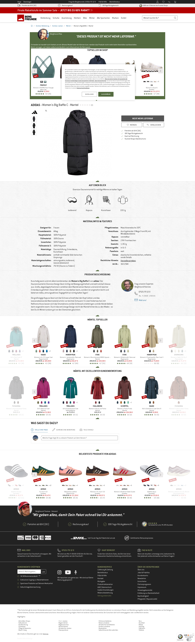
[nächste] (160, 70)
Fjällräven (142, 628)
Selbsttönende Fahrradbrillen (108, 630)
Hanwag (141, 626)
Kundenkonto (143, 575)
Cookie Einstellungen (106, 590)
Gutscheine (142, 581)
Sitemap (45, 634)
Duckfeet (142, 623)
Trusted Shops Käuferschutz (135, 139)
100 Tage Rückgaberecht (110, 5)
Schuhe (56, 18)
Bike (85, 18)
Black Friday (23, 630)
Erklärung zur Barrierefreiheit (148, 593)
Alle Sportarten (103, 18)
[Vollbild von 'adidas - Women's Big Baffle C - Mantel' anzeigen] (46, 111)
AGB (99, 587)
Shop (19, 2)
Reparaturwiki (152, 599)
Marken (115, 18)
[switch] (189, 639)
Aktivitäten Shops (24, 621)
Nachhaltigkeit (143, 596)
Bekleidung (45, 18)
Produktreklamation (105, 584)
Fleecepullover (63, 630)
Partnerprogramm (144, 584)
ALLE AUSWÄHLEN (105, 94)
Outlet (123, 18)
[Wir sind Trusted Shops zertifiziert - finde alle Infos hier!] (144, 524)
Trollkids (141, 630)
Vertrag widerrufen (104, 596)
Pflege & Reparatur (25, 628)
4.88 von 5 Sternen (155, 5)
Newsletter (142, 578)
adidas (35, 105)
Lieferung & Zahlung (105, 570)
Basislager (27, 2)
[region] (98, 82)
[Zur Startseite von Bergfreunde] (27, 18)
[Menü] (193, 634)
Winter (92, 18)
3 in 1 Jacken (63, 621)
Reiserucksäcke (104, 623)
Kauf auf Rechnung (132, 136)
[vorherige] (34, 70)
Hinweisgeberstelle (145, 590)
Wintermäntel (63, 626)
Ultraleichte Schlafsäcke (107, 625)
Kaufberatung (23, 625)
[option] (78, 143)
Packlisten (22, 626)
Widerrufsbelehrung (105, 593)
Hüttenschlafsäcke (105, 621)
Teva (140, 621)
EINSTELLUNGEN (89, 94)
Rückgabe (101, 581)
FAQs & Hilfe (102, 575)
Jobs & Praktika (144, 572)
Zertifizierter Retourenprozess (141, 538)
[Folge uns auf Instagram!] (61, 573)
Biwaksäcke (103, 628)
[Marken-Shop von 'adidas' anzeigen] (34, 112)
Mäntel (68, 26)
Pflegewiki (142, 599)
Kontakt (100, 578)
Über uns (141, 570)
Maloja (141, 625)
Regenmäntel (63, 623)
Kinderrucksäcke (104, 626)
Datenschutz (107, 587)
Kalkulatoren (23, 623)
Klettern (77, 18)
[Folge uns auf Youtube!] (69, 573)
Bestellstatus (103, 572)
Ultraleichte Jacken (65, 628)
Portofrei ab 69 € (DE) (29, 5)
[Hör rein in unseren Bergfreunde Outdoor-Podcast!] (77, 573)
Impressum (142, 587)
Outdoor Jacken (57, 26)
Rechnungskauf (67, 5)
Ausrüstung (67, 18)
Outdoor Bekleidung (42, 26)
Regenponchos (64, 625)
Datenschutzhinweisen (83, 88)
